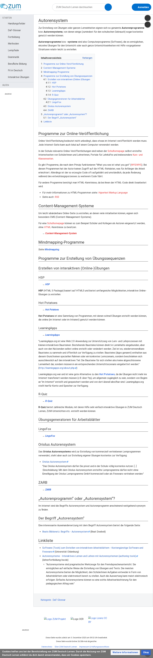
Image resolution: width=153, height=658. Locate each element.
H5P (47, 284)
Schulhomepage (116, 151)
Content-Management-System (61, 233)
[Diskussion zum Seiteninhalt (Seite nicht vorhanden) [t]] (148, 18)
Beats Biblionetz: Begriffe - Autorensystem (65, 531)
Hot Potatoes (52, 309)
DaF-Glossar (59, 599)
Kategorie (46, 599)
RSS (57, 197)
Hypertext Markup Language (113, 192)
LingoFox (50, 435)
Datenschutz (47, 647)
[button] (125, 652)
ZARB (48, 489)
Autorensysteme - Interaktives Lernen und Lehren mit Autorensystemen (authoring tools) (89, 556)
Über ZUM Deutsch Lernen (66, 647)
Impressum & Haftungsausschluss (94, 647)
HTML (47, 227)
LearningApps (52, 334)
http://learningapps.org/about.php (57, 368)
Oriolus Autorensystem (54, 461)
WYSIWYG (136, 164)
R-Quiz (48, 401)
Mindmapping (52, 249)
